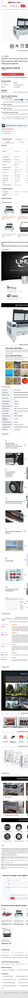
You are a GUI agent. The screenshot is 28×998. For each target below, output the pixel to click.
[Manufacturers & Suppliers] (14, 2)
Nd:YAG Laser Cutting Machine (8, 970)
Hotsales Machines (5, 955)
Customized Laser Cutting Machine (9, 985)
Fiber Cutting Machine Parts (18, 957)
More (2, 988)
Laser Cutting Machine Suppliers (8, 982)
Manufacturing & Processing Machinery (12, 9)
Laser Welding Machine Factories (9, 979)
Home (2, 9)
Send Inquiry (13, 74)
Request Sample (23, 77)
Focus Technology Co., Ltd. (16, 992)
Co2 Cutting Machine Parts (6, 957)
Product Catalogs (19, 952)
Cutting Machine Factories (7, 976)
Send (12, 898)
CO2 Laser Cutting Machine (18, 955)
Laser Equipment (23, 9)
